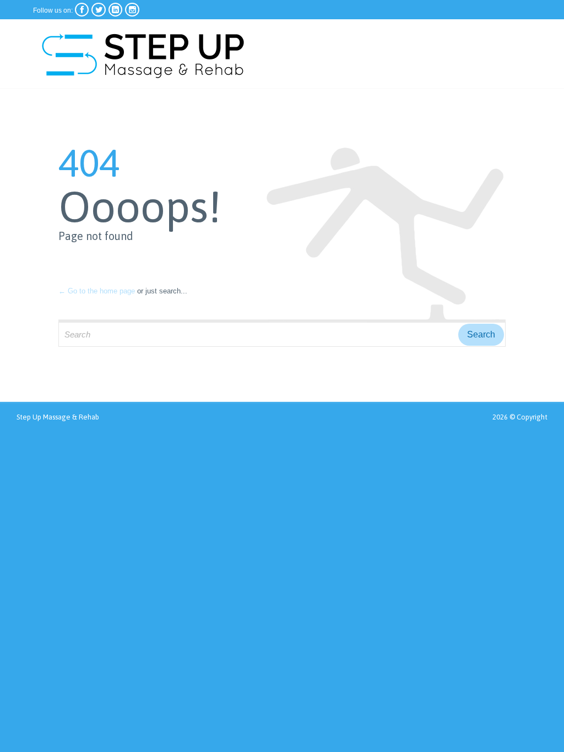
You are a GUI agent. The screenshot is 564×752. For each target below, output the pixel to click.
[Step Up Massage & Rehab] (143, 53)
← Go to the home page (96, 291)
